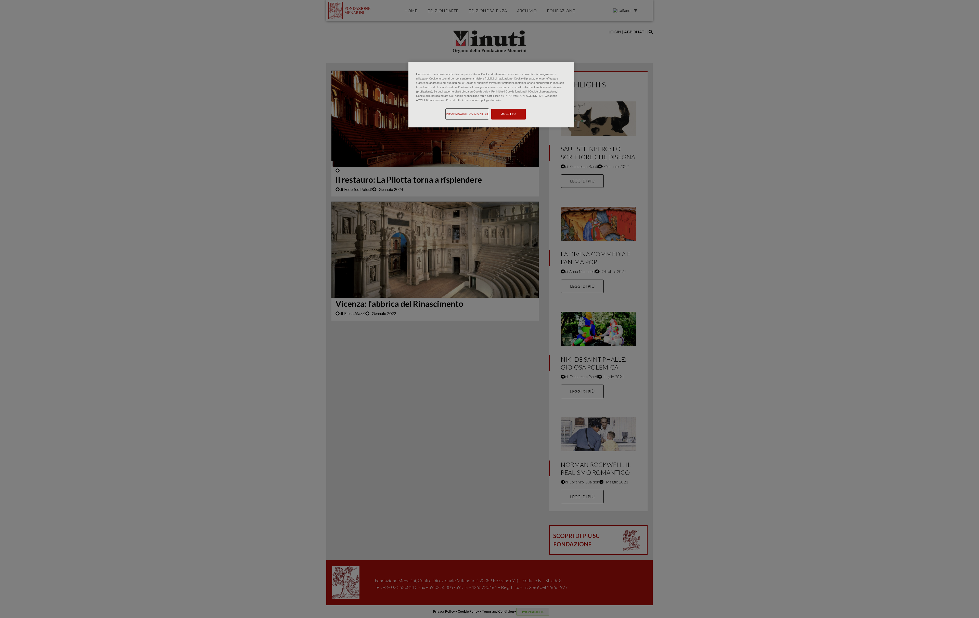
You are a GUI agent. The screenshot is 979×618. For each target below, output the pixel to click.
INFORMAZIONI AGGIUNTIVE (467, 113)
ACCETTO (508, 113)
